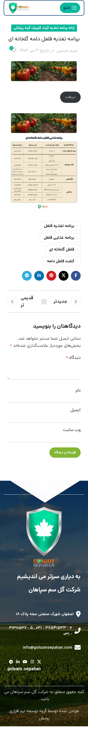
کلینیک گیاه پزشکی (27, 27)
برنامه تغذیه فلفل (59, 226)
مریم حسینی (66, 50)
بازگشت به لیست (44, 302)
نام (78, 390)
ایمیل (75, 410)
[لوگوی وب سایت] (18, 8)
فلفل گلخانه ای (61, 249)
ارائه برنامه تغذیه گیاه (59, 27)
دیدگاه (73, 357)
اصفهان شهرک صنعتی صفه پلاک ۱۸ (45, 614)
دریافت (70, 97)
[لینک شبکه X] (63, 276)
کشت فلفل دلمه (60, 261)
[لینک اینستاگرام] (32, 662)
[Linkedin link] (39, 276)
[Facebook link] (76, 276)
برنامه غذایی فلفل (59, 237)
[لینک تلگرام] (27, 276)
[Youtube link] (25, 662)
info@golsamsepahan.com (47, 647)
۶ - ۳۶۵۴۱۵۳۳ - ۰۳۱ (54, 628)
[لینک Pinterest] (51, 276)
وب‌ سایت (72, 430)
